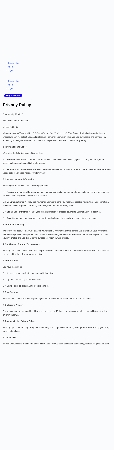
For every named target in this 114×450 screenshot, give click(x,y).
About (10, 67)
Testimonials (13, 63)
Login (10, 70)
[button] (57, 77)
